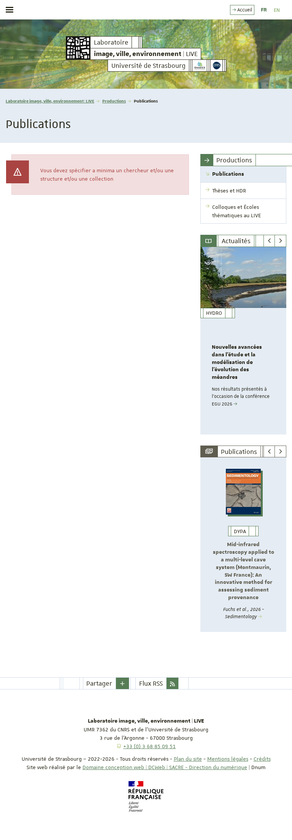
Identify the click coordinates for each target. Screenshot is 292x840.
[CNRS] (216, 65)
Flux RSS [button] (151, 683)
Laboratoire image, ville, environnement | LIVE (50, 101)
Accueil (244, 10)
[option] (243, 340)
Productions (114, 101)
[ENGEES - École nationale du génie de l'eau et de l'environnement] (199, 65)
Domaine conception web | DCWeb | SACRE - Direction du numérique (165, 767)
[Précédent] (269, 241)
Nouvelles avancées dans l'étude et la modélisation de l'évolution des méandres (237, 362)
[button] (122, 683)
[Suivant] (280, 241)
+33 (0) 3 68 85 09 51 (149, 746)
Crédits (262, 758)
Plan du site (188, 758)
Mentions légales (227, 758)
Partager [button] (99, 683)
